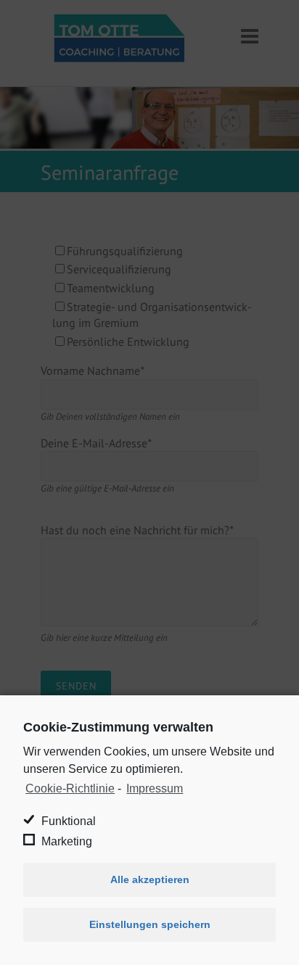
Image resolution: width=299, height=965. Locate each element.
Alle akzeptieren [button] (149, 879)
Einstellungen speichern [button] (149, 924)
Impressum (154, 788)
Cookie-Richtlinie (70, 788)
